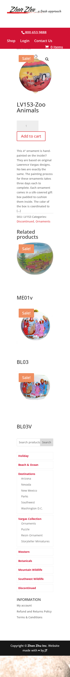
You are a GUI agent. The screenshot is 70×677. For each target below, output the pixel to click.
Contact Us (43, 41)
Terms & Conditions (29, 617)
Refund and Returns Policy (34, 611)
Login (24, 41)
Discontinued (25, 221)
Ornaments (43, 221)
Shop (11, 41)
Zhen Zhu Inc (37, 646)
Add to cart (31, 136)
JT (46, 650)
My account (24, 605)
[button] (47, 59)
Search (46, 442)
